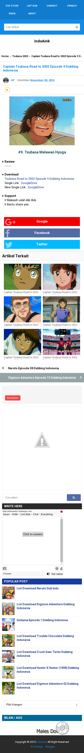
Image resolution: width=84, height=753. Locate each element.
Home (5, 56)
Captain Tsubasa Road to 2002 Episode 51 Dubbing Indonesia (60, 359)
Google (42, 221)
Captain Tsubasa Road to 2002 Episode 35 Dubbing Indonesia (21, 359)
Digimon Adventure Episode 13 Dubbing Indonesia (42, 377)
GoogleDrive (29, 183)
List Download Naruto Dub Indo (38, 588)
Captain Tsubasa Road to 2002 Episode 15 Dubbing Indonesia (60, 326)
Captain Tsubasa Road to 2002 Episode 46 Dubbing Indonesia (21, 326)
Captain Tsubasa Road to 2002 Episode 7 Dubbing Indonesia (60, 294)
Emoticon (12, 397)
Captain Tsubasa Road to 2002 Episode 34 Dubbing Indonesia (21, 294)
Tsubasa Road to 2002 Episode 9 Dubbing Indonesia (39, 179)
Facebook (42, 233)
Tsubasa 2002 (20, 56)
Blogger (50, 746)
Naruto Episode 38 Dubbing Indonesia (33, 368)
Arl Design (37, 746)
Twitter (42, 244)
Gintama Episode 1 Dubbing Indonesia (42, 620)
